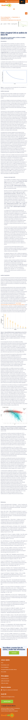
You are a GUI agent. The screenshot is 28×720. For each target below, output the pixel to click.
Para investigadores (5, 17)
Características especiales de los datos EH (11, 20)
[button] (14, 9)
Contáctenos (7, 701)
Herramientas (15, 17)
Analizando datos (5, 18)
